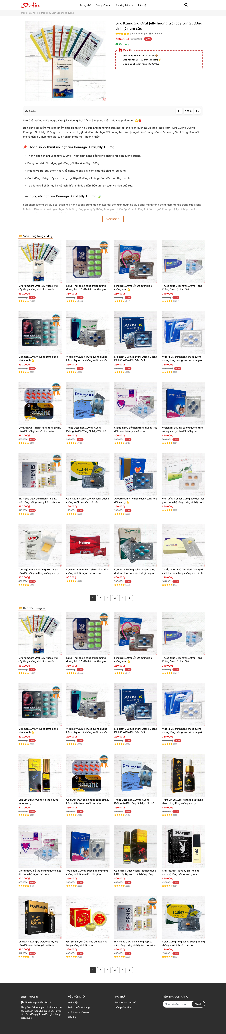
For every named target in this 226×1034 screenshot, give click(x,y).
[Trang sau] (130, 598)
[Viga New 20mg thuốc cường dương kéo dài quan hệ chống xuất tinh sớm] (87, 332)
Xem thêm (112, 218)
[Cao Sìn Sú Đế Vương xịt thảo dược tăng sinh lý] (40, 775)
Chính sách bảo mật (78, 1012)
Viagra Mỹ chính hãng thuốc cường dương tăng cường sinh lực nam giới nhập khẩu (182, 360)
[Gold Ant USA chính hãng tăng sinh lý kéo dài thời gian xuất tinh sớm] (40, 403)
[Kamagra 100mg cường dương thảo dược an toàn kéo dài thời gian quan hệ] (135, 545)
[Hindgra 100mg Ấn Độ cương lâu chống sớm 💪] (135, 261)
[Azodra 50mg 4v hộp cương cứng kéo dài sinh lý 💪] (135, 474)
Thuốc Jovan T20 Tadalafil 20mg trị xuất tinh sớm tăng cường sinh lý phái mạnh (183, 573)
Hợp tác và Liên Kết (125, 1002)
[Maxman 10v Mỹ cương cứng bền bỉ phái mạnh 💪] (40, 332)
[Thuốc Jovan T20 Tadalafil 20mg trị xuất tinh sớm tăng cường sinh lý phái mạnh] (183, 545)
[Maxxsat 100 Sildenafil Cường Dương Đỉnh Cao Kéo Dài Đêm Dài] (135, 332)
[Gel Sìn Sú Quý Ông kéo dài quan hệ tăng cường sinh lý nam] (87, 917)
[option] (65, 61)
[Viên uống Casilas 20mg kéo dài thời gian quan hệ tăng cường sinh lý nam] (183, 474)
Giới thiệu (73, 1002)
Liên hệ (72, 1017)
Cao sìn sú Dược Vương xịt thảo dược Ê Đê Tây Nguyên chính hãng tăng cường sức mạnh (135, 874)
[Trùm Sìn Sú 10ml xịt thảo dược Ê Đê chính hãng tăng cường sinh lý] (183, 775)
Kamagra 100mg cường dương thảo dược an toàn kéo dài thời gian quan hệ (134, 573)
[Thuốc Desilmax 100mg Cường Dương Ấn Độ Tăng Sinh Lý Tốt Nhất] (87, 403)
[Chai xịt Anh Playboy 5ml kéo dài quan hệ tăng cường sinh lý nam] (183, 846)
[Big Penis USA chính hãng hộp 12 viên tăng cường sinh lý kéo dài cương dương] (40, 474)
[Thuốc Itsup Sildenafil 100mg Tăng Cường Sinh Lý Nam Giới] (183, 261)
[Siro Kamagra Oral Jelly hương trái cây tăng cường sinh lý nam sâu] (65, 61)
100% (188, 111)
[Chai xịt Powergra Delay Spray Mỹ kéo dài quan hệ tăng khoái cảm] (40, 917)
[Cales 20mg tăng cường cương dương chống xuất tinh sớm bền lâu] (87, 474)
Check (198, 1004)
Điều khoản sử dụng (79, 1007)
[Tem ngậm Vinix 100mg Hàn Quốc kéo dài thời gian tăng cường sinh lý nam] (40, 545)
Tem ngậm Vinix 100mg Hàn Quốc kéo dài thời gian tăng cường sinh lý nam (38, 573)
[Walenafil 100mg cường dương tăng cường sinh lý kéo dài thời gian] (183, 403)
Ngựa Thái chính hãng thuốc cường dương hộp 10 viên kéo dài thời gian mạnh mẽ (86, 289)
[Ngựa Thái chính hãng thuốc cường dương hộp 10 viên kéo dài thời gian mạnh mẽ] (87, 261)
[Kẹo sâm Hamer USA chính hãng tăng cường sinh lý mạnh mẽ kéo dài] (87, 545)
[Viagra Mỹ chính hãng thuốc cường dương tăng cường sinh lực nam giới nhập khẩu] (183, 332)
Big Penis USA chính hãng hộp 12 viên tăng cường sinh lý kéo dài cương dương (39, 502)
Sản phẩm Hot (123, 1007)
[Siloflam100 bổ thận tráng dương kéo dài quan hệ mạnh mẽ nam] (135, 403)
